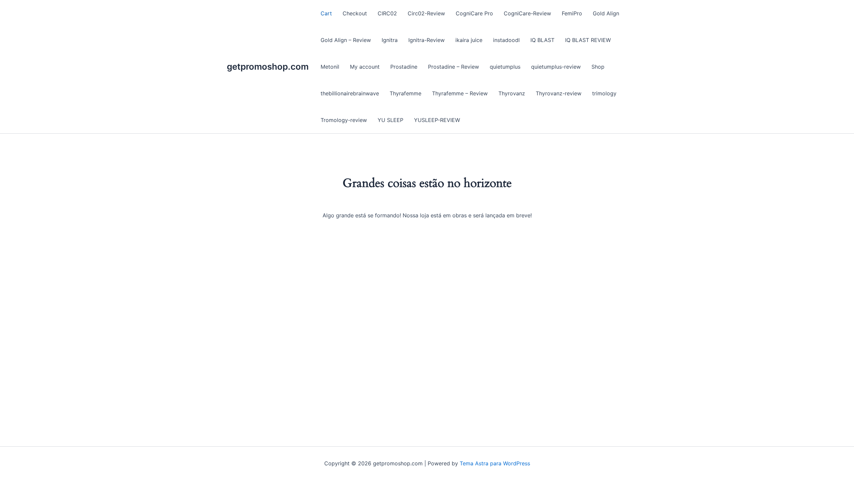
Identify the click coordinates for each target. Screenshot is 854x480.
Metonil (330, 66)
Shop (597, 66)
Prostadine (403, 66)
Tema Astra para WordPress (495, 463)
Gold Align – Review (346, 40)
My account (365, 66)
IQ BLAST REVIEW (588, 40)
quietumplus (505, 66)
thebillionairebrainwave (350, 93)
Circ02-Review (426, 13)
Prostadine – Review (453, 66)
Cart (326, 13)
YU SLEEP (390, 120)
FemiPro (572, 13)
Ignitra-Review (426, 40)
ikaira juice (468, 40)
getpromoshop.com (268, 66)
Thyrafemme (405, 93)
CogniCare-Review (527, 13)
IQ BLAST (542, 40)
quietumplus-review (556, 66)
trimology (604, 93)
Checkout (355, 13)
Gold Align (606, 13)
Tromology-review (344, 120)
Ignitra (390, 40)
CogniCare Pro (474, 13)
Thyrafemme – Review (460, 93)
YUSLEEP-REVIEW (437, 120)
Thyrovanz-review (558, 93)
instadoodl (506, 40)
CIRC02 (387, 13)
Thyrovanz (511, 93)
